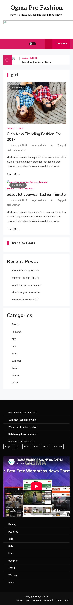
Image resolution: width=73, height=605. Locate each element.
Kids (14, 346)
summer (16, 360)
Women (29, 188)
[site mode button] (32, 43)
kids (26, 446)
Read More (13, 174)
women (22, 150)
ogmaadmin (39, 145)
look (14, 150)
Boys (8, 446)
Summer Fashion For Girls (25, 277)
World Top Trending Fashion (26, 285)
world (15, 382)
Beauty (10, 128)
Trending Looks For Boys (36, 62)
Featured (17, 331)
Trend (19, 128)
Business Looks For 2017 (25, 299)
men (45, 446)
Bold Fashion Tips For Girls (26, 270)
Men (14, 353)
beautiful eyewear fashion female (36, 194)
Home (19, 600)
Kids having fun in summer (26, 292)
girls (14, 339)
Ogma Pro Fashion (36, 8)
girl (9, 150)
